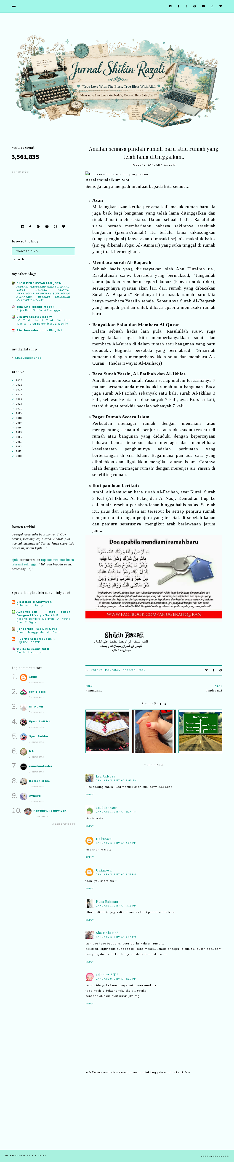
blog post (47, 574)
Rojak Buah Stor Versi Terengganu (39, 310)
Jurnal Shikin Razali (31, 1155)
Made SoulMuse (215, 1156)
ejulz (15, 553)
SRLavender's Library (34, 316)
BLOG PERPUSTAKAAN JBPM (38, 283)
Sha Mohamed (107, 933)
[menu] (14, 6)
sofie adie (37, 691)
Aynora (35, 795)
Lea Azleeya (105, 776)
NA (31, 751)
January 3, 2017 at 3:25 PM (116, 843)
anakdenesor (106, 807)
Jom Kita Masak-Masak (35, 306)
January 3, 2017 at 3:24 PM (116, 811)
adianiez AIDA (107, 975)
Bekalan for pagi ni (29, 652)
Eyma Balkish (40, 721)
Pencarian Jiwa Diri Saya (36, 628)
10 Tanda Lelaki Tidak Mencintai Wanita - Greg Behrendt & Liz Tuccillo (43, 322)
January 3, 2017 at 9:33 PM (116, 937)
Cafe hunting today (29, 605)
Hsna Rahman (107, 901)
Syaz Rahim (38, 736)
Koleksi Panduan (106, 670)
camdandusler (40, 766)
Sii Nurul (36, 706)
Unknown (104, 839)
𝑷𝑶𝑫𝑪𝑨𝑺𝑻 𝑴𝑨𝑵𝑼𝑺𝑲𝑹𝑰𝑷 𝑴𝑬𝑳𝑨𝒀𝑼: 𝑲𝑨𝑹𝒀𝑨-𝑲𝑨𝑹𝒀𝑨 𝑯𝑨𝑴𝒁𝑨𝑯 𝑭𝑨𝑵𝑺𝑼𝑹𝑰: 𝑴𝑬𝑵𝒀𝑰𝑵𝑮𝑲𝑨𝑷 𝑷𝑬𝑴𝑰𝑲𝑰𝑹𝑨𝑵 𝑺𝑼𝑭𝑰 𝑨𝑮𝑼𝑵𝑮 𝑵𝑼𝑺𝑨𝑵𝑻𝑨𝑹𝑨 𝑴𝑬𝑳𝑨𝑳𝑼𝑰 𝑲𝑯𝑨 (43, 293)
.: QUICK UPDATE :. (29, 642)
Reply (89, 794)
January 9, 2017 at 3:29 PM (116, 979)
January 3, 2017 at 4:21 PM (116, 874)
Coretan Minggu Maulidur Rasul (38, 632)
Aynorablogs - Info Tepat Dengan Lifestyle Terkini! (43, 613)
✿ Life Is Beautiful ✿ (32, 649)
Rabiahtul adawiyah (50, 810)
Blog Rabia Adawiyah (34, 601)
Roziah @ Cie (39, 781)
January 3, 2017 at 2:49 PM (116, 780)
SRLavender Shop (28, 357)
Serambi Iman (134, 670)
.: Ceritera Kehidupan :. (35, 638)
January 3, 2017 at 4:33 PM (116, 905)
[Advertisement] (153, 1118)
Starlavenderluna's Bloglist (39, 330)
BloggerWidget (63, 824)
